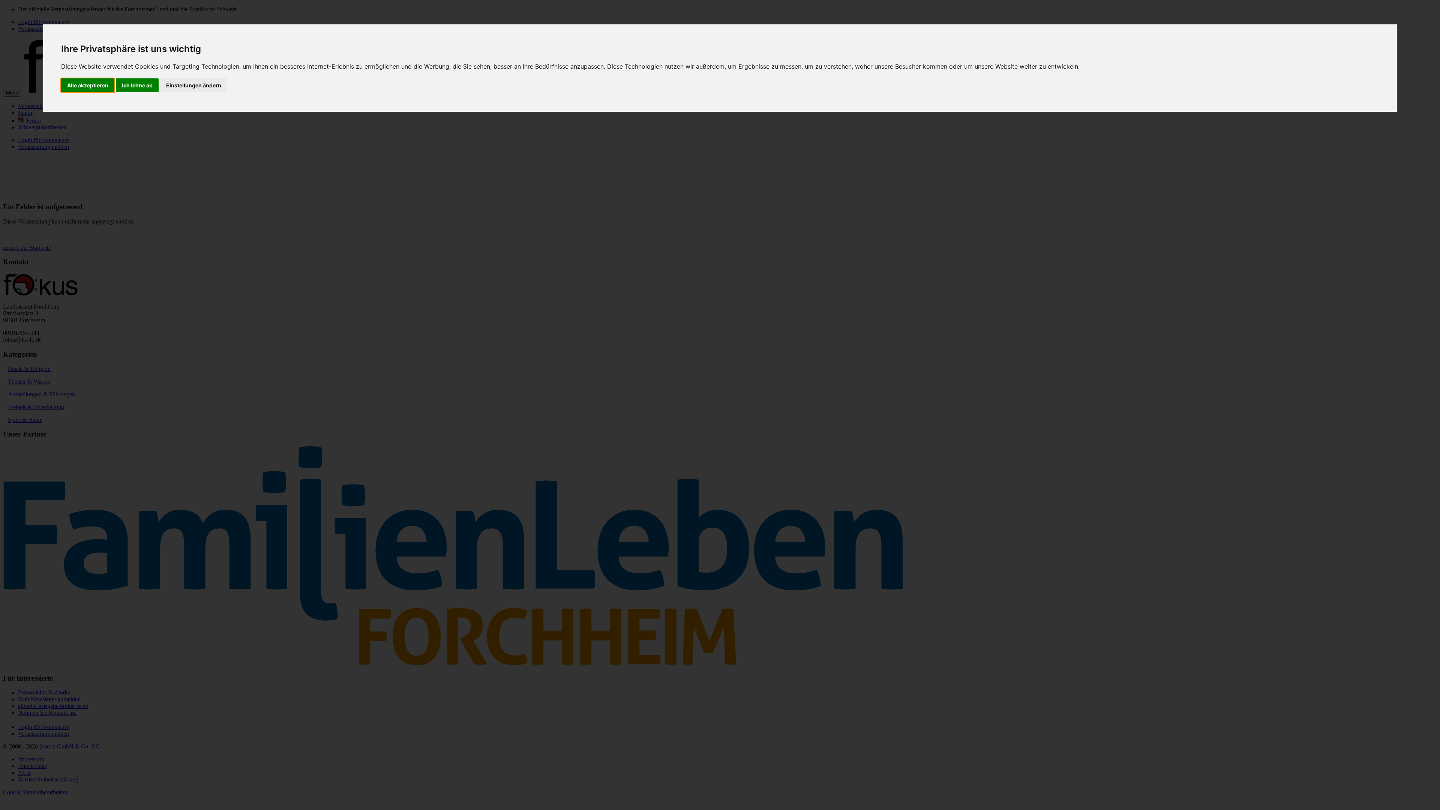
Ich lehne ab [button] (137, 85)
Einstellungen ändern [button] (193, 85)
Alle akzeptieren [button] (87, 85)
